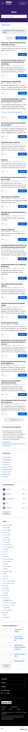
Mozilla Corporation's (8, 712)
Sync (4, 593)
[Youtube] (8, 693)
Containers (5, 535)
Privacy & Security (7, 581)
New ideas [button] (9, 38)
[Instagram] (5, 693)
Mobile (4, 556)
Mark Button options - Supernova (10, 142)
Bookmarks (5, 530)
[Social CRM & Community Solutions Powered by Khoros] (23, 729)
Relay (4, 585)
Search (4, 588)
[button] (2, 54)
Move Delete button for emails (9, 322)
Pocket (4, 576)
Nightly (4, 564)
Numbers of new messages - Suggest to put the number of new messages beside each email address (13, 62)
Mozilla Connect (8, 3)
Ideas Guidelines (6, 442)
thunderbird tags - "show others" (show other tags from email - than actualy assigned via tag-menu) (13, 342)
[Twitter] (2, 693)
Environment (6, 544)
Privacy (4, 578)
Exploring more (6, 467)
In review (5, 464)
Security (5, 590)
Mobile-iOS (5, 561)
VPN (4, 614)
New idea (8, 65)
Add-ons (5, 527)
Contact (18, 709)
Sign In (23, 3)
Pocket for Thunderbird (8, 229)
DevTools (5, 542)
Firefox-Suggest (7, 547)
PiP (3, 573)
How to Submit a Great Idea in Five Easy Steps (14, 443)
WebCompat (6, 617)
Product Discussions (7, 583)
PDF (4, 568)
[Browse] (2, 3)
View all (6, 513)
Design (4, 537)
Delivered (8, 46)
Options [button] (26, 24)
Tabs (4, 595)
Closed (4, 476)
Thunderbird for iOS (7, 605)
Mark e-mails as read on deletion (10, 196)
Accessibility (6, 525)
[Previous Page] (6, 420)
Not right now (6, 471)
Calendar (5, 532)
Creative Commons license (7, 718)
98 (19, 420)
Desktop (5, 539)
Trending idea (6, 459)
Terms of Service (14, 706)
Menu (4, 554)
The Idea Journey (7, 445)
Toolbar (4, 607)
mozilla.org (3, 706)
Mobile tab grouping (19, 660)
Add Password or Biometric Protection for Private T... (19, 647)
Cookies (10, 709)
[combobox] (14, 16)
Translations (5, 610)
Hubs (4, 551)
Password (5, 566)
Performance (6, 571)
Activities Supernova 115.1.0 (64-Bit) (11, 81)
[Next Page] (22, 420)
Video (4, 612)
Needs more (5, 462)
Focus (4, 549)
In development (6, 469)
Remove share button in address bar (19, 638)
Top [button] (2, 728)
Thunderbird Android (8, 602)
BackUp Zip (4, 160)
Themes (4, 598)
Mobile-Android (6, 559)
